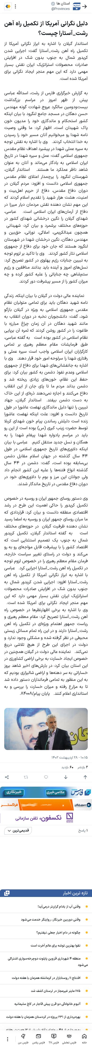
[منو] (15, 6)
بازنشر (83, 767)
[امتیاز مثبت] (85, 777)
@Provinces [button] (60, 9)
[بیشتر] (7, 1039)
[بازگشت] (84, 6)
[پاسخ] (46, 777)
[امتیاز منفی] (65, 777)
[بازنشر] (26, 777)
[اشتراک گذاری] (7, 777)
